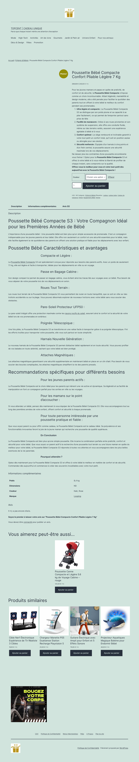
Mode (13, 38)
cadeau (105, 195)
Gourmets (58, 38)
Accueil (11, 60)
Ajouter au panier (96, 185)
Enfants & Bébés (22, 60)
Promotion (38, 42)
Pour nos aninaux (105, 38)
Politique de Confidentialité (88, 748)
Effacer (111, 177)
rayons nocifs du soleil (75, 313)
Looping (77, 496)
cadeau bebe (113, 195)
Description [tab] (16, 206)
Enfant (81, 197)
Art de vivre (45, 38)
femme (98, 197)
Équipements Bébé (89, 197)
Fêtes (28, 42)
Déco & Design (17, 42)
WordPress (124, 748)
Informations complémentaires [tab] (42, 206)
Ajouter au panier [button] (65, 590)
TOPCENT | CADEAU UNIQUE (26, 28)
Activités (34, 38)
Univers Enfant (88, 38)
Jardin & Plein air (72, 38)
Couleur (76, 177)
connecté (28, 522)
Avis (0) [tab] (66, 206)
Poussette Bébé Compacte (23, 262)
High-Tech (23, 38)
